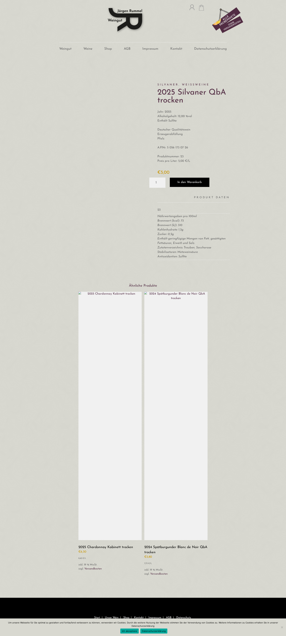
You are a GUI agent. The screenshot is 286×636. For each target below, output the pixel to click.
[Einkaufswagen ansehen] (199, 9)
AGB (127, 49)
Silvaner (168, 84)
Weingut (65, 49)
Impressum (150, 49)
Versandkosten (93, 568)
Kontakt (176, 49)
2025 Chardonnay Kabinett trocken (105, 547)
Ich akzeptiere (129, 631)
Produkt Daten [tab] (212, 197)
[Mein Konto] (189, 9)
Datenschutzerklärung (210, 49)
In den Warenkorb (189, 182)
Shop (108, 49)
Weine (87, 49)
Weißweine (196, 84)
